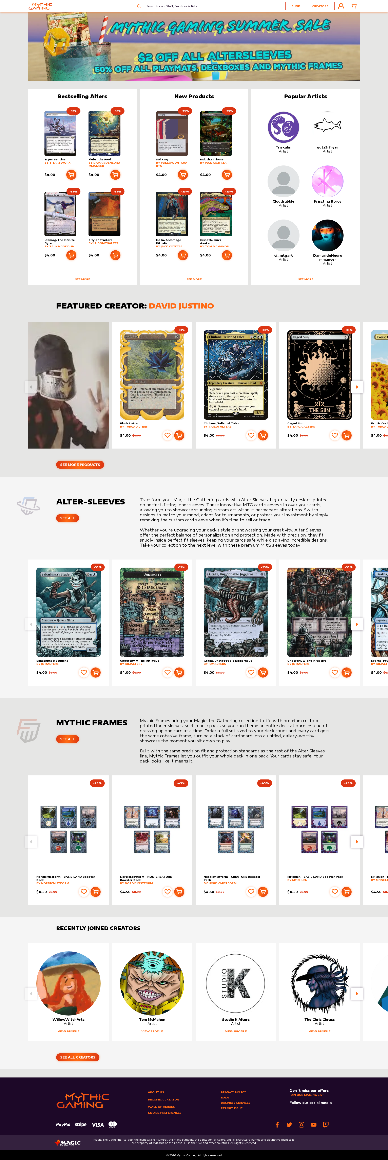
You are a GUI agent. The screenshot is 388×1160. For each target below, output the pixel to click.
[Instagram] (301, 1125)
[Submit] (138, 6)
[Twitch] (326, 1125)
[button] (357, 387)
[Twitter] (289, 1125)
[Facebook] (277, 1125)
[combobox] (169, 6)
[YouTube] (314, 1125)
